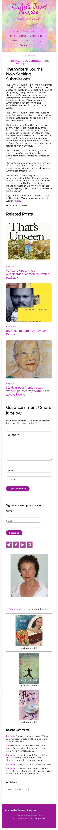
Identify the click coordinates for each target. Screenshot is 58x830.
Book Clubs (36, 36)
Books (22, 36)
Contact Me (26, 45)
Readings (37, 40)
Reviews (14, 40)
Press (25, 40)
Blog (12, 36)
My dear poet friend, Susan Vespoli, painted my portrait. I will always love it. (28, 391)
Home (11, 31)
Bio (42, 31)
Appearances (30, 31)
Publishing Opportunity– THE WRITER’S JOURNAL (29, 62)
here (17, 201)
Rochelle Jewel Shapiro (27, 815)
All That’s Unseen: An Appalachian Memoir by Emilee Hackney (27, 274)
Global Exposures (37, 818)
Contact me (15, 609)
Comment (13, 435)
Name (11, 471)
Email (11, 480)
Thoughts (11, 267)
